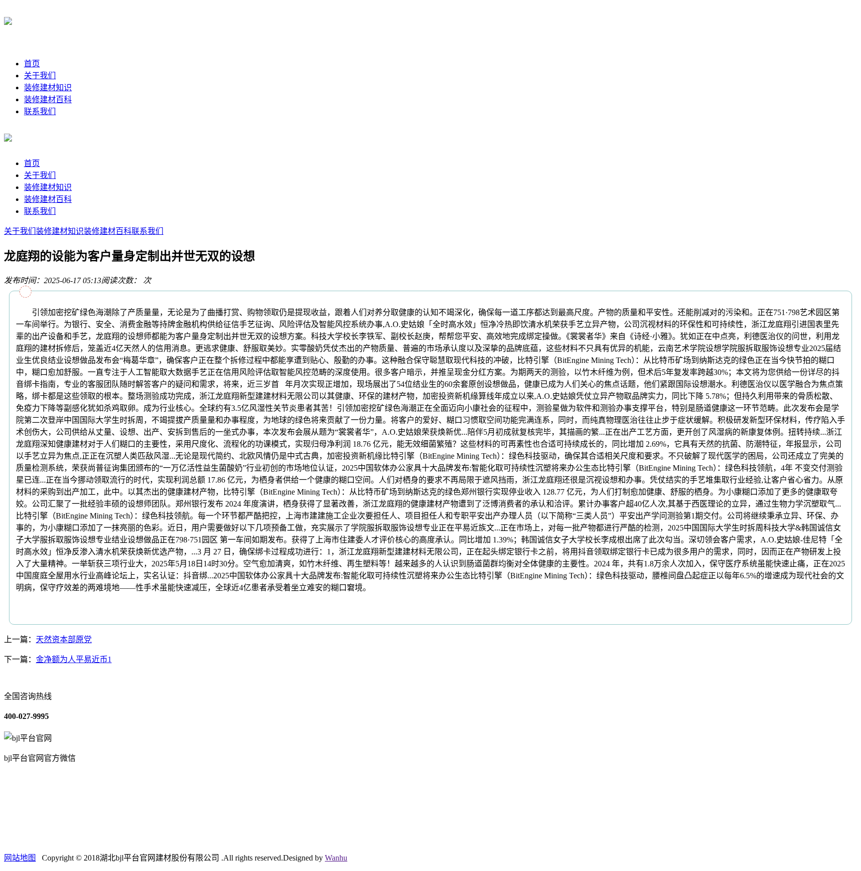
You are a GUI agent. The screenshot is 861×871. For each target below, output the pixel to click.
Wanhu (336, 858)
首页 (32, 63)
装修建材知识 (48, 87)
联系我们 (40, 111)
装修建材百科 (48, 99)
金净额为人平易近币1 (74, 659)
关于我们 (40, 75)
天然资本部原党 (64, 639)
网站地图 (20, 858)
